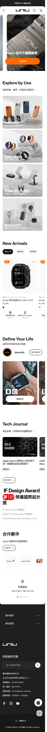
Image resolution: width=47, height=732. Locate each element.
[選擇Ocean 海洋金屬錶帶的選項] (14, 391)
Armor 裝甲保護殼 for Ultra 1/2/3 (18, 300)
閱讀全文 (6, 469)
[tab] (8, 251)
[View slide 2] (21, 596)
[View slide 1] (17, 596)
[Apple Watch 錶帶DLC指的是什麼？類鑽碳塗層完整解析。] (20, 447)
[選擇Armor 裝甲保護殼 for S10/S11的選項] (8, 391)
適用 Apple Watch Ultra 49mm (14, 297)
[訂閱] (37, 665)
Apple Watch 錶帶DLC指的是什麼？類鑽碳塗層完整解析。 (19, 462)
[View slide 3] (24, 596)
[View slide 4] (27, 596)
